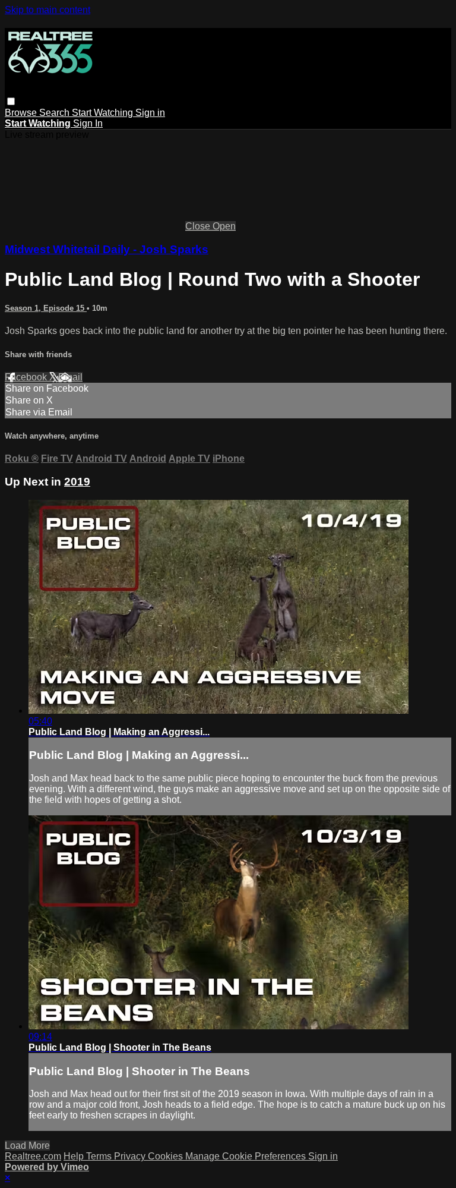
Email (70, 377)
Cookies (166, 1156)
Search (55, 113)
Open (224, 226)
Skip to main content (47, 10)
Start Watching (103, 113)
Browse (22, 113)
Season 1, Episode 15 (46, 308)
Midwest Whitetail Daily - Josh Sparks (106, 249)
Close (199, 226)
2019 (77, 481)
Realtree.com (33, 1156)
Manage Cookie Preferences (246, 1156)
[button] (11, 101)
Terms (100, 1156)
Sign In (88, 123)
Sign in (150, 113)
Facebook (27, 377)
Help (75, 1156)
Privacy (131, 1156)
